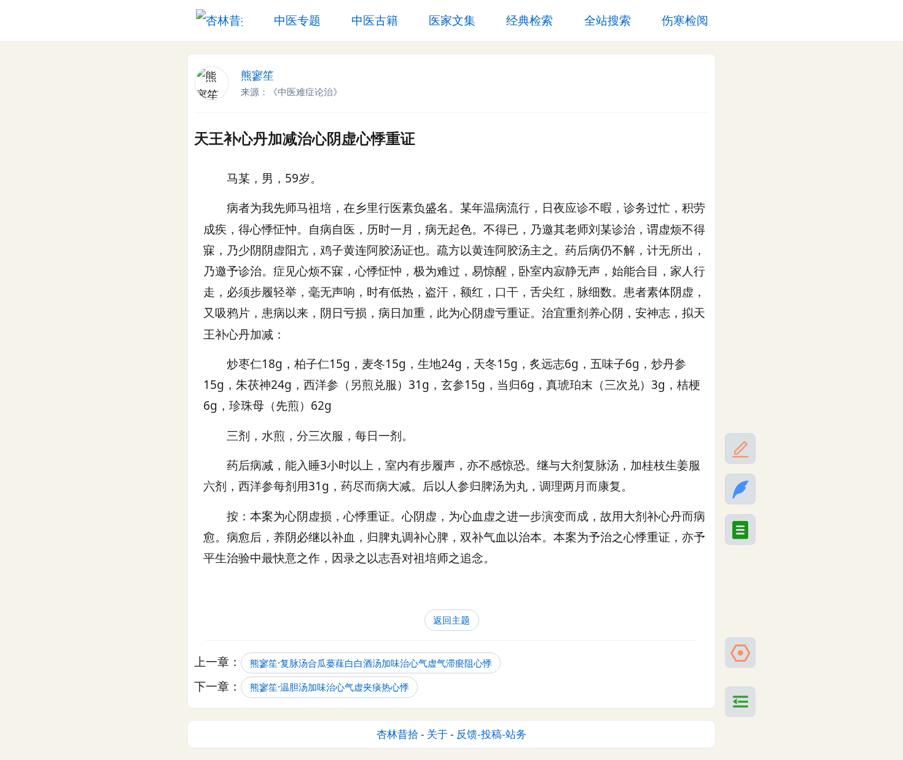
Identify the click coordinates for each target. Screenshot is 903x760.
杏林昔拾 (397, 734)
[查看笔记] (740, 529)
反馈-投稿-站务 (491, 734)
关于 (437, 734)
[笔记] (740, 489)
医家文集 (452, 20)
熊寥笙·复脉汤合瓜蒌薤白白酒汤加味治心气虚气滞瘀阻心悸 (371, 662)
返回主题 (451, 620)
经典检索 (529, 20)
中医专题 (297, 20)
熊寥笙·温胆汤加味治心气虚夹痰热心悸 (329, 687)
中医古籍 (374, 20)
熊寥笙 (257, 75)
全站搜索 (607, 20)
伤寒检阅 (685, 20)
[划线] (740, 448)
